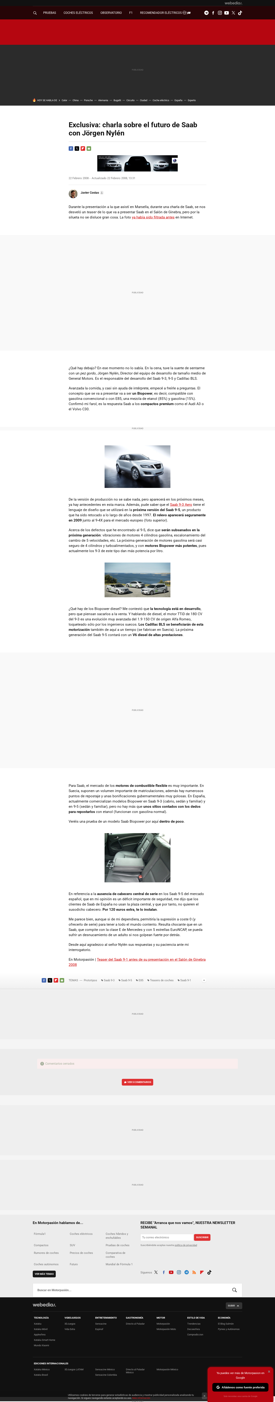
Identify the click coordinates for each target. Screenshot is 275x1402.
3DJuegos (70, 1323)
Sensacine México (105, 1369)
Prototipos (90, 980)
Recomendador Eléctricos (161, 13)
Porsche (88, 100)
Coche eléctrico (161, 100)
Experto (192, 100)
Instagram (220, 13)
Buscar (234, 1290)
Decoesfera (193, 1329)
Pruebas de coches (117, 1245)
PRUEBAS (49, 13)
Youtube (226, 13)
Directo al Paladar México (135, 1371)
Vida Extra (70, 1329)
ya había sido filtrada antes (153, 217)
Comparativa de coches (115, 1255)
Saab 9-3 (109, 980)
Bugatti (117, 100)
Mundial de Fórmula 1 (119, 1264)
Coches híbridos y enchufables (117, 1235)
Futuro (74, 1264)
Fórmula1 (40, 1234)
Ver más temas (44, 1274)
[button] (92, 192)
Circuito (130, 100)
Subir (231, 1305)
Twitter (233, 13)
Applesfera (39, 1334)
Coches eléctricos (81, 1234)
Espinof (99, 1329)
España (178, 100)
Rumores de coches (46, 1253)
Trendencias (194, 1323)
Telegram (206, 13)
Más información (141, 1398)
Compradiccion (195, 1334)
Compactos (41, 1245)
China (76, 100)
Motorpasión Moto (166, 1329)
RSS (194, 1272)
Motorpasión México (167, 1369)
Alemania (103, 100)
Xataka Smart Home (44, 1340)
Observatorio (111, 13)
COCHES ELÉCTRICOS (78, 13)
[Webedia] (233, 3)
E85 (141, 980)
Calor (64, 100)
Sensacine (100, 1323)
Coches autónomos (46, 1264)
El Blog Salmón (226, 1323)
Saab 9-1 (185, 980)
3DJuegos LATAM (74, 1369)
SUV (72, 1245)
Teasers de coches (162, 980)
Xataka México (42, 1369)
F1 (131, 13)
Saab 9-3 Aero (181, 504)
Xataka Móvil (41, 1329)
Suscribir (202, 1237)
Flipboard (83, 148)
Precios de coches (81, 1253)
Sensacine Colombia (106, 1374)
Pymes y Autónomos (229, 1329)
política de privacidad (186, 1245)
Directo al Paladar (135, 1323)
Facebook (213, 13)
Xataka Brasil (41, 1374)
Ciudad (143, 100)
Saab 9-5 (126, 980)
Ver (139, 1082)
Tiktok (240, 13)
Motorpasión (163, 1323)
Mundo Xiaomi (41, 1345)
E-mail (89, 148)
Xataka (37, 1323)
